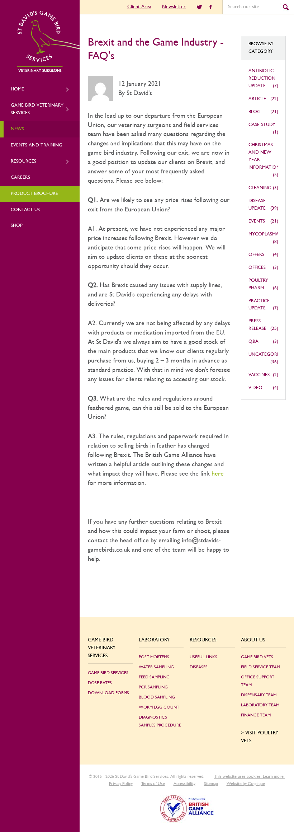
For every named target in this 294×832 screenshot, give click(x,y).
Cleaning (259, 188)
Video (255, 387)
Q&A (253, 341)
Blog (254, 111)
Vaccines (259, 375)
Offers (256, 254)
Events (256, 221)
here (218, 474)
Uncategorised (267, 354)
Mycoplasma (263, 234)
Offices (257, 267)
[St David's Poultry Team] (48, 71)
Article (257, 99)
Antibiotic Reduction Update (261, 78)
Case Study (261, 124)
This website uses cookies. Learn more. (249, 776)
